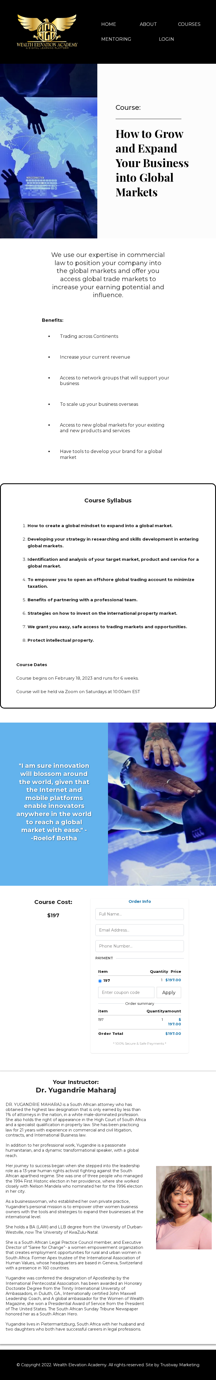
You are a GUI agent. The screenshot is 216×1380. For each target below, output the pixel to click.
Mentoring (116, 39)
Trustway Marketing (179, 1364)
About (148, 24)
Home (108, 24)
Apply (169, 992)
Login (166, 39)
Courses (189, 24)
